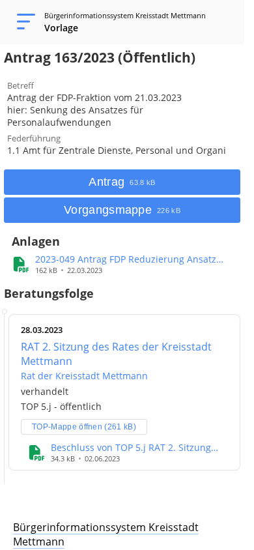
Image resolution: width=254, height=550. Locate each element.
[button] (137, 259)
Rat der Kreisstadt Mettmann (84, 375)
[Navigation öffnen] (22, 22)
